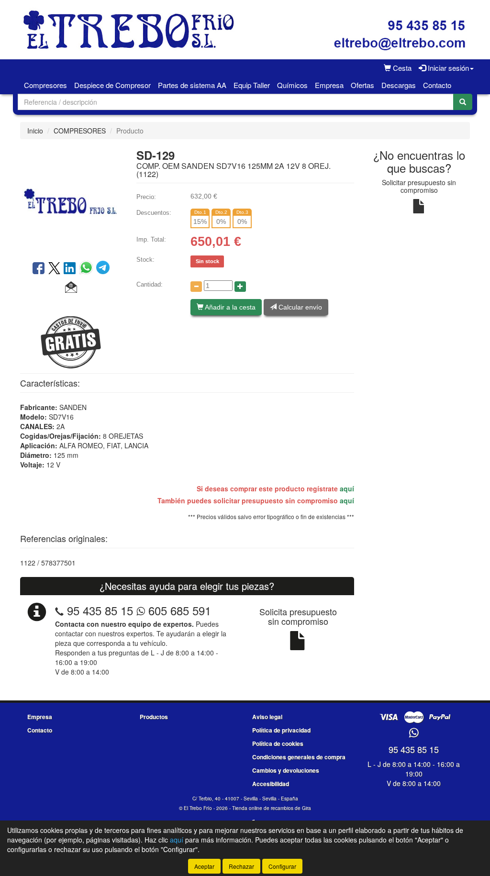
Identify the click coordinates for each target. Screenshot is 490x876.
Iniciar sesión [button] (447, 68)
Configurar (282, 866)
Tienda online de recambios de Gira (271, 808)
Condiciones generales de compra (298, 757)
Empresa (329, 85)
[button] (71, 287)
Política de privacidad (281, 730)
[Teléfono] (59, 610)
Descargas (398, 85)
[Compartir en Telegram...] (103, 268)
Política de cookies (277, 743)
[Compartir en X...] (54, 268)
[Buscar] (462, 102)
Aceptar (204, 866)
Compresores (45, 85)
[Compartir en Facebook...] (38, 268)
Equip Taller (252, 85)
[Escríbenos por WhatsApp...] (414, 733)
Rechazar (241, 866)
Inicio (35, 130)
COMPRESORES (80, 130)
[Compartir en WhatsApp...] (87, 268)
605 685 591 (178, 610)
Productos (154, 716)
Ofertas (362, 85)
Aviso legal (267, 716)
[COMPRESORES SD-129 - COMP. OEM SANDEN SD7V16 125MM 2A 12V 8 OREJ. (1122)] (71, 199)
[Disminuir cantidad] (196, 286)
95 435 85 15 (100, 610)
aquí (347, 488)
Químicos (292, 85)
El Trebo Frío (198, 808)
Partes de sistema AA (192, 85)
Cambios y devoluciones (285, 770)
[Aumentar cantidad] (240, 286)
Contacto (437, 85)
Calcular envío (299, 307)
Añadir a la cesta (229, 307)
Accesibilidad (270, 783)
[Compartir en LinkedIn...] (70, 268)
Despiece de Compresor (112, 85)
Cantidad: (149, 284)
